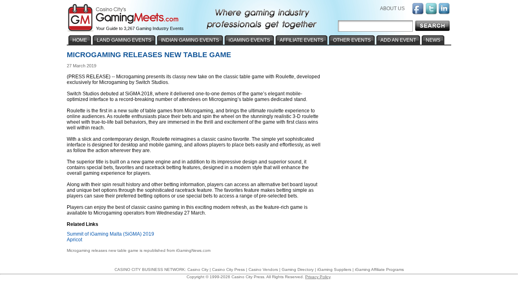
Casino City (197, 269)
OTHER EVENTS (352, 40)
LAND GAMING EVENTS (124, 40)
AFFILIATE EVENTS (301, 40)
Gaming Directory (298, 269)
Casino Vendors (263, 269)
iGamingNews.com (193, 250)
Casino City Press (228, 269)
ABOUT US (392, 8)
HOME (79, 40)
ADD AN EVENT (398, 40)
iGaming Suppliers (334, 269)
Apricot (74, 240)
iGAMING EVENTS (249, 40)
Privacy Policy (317, 277)
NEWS (433, 40)
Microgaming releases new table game (102, 250)
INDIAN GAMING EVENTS (190, 40)
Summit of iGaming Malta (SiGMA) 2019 (110, 234)
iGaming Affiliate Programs (379, 269)
